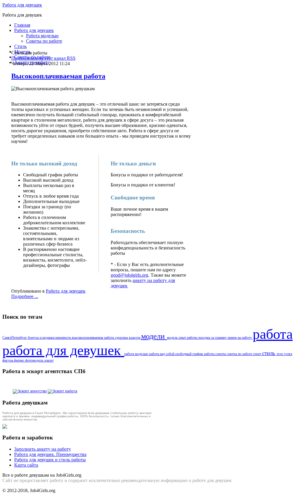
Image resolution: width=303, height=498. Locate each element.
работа (273, 334)
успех (288, 354)
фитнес (19, 360)
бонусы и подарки (41, 338)
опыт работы (188, 338)
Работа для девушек (22, 4)
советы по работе (240, 354)
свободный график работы (195, 354)
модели (154, 336)
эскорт (49, 360)
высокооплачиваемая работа (93, 338)
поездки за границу (213, 338)
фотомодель (34, 360)
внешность (63, 338)
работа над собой (162, 354)
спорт (257, 354)
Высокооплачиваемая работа (58, 76)
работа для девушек (63, 350)
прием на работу (240, 338)
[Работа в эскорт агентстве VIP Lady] (30, 391)
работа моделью (136, 354)
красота (135, 338)
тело (280, 354)
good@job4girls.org (129, 275)
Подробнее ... (24, 296)
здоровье (122, 338)
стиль (269, 353)
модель (172, 338)
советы (221, 354)
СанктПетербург (15, 338)
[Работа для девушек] (62, 391)
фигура (8, 360)
